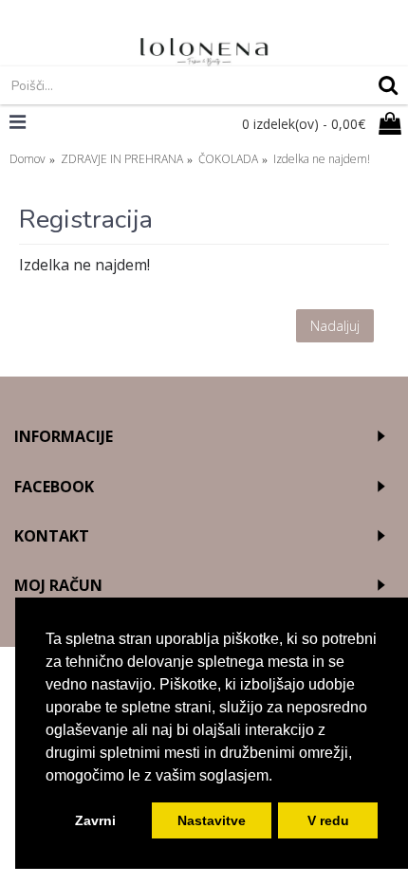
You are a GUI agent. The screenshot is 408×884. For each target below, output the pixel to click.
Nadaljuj (335, 326)
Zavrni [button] (95, 820)
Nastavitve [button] (211, 820)
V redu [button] (328, 820)
